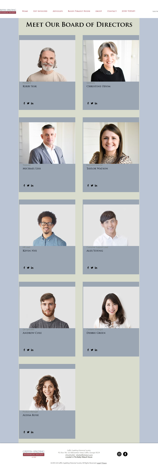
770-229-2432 (70, 455)
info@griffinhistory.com (84, 455)
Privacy (104, 463)
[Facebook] (24, 103)
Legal (99, 463)
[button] (40, 11)
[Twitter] (28, 103)
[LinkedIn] (32, 103)
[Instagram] (119, 454)
